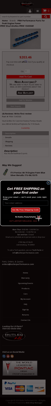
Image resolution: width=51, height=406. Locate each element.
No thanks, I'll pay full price (25, 217)
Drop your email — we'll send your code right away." (25, 198)
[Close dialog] (48, 182)
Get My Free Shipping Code (25, 210)
